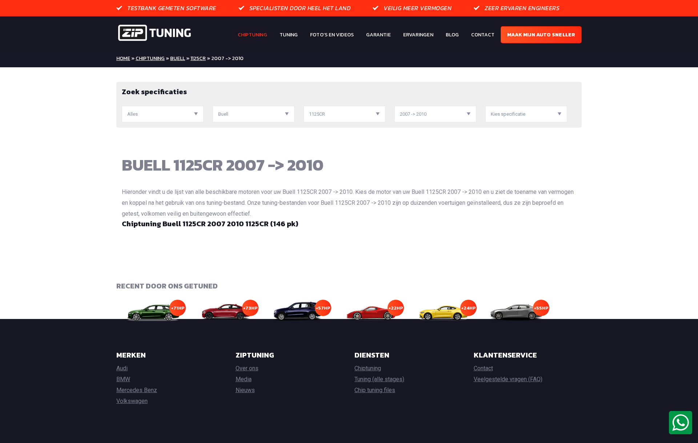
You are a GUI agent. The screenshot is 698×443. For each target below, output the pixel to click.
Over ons (247, 368)
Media (244, 379)
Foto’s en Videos (332, 34)
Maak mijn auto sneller (541, 35)
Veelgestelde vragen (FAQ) (508, 379)
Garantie (378, 34)
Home (123, 58)
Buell (177, 58)
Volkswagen (132, 401)
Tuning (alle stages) (379, 379)
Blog (452, 34)
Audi (122, 368)
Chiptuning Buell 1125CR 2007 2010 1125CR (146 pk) (210, 223)
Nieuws (245, 390)
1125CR (198, 58)
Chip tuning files (374, 390)
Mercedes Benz (136, 390)
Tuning (289, 34)
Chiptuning (252, 34)
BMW (123, 379)
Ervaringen (418, 34)
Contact (482, 34)
